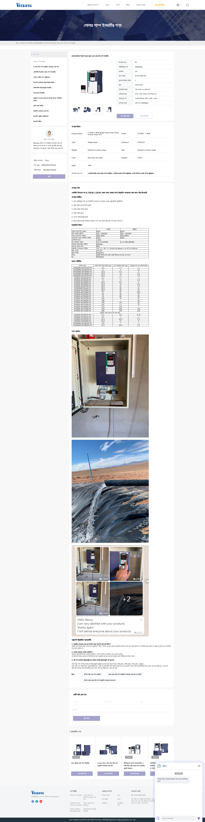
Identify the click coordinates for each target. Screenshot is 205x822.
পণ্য (106, 5)
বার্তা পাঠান (86, 718)
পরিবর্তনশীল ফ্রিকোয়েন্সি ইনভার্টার (42, 88)
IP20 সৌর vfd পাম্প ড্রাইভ (92, 674)
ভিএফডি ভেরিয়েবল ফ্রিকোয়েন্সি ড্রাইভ (43, 82)
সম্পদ (118, 5)
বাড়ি (17, 43)
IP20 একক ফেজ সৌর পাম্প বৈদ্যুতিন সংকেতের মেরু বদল (99, 680)
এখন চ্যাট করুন (159, 5)
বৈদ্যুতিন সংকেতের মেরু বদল (41, 111)
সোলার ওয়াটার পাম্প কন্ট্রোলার (41, 77)
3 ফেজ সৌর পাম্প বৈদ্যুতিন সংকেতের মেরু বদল (46, 67)
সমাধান (128, 5)
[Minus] (199, 765)
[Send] (199, 818)
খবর (118, 795)
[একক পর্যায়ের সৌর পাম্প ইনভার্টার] (82, 746)
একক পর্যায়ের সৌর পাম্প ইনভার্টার (80, 763)
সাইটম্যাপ (104, 803)
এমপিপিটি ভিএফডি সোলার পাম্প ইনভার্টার (44, 72)
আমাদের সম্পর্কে (92, 5)
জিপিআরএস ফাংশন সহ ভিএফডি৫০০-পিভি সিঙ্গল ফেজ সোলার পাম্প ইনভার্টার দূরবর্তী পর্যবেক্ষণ (134, 765)
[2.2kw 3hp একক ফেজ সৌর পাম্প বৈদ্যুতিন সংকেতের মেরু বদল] (108, 746)
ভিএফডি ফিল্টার (37, 121)
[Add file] (158, 818)
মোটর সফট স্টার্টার (38, 106)
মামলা (118, 799)
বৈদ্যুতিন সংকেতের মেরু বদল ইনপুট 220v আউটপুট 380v (47, 99)
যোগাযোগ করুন (140, 5)
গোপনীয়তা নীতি (120, 804)
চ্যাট (49, 176)
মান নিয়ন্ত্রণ (105, 799)
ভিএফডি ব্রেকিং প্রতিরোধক (40, 116)
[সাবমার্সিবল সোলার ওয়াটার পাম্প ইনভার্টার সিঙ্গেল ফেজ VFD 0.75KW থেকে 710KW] (161, 749)
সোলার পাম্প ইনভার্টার (26, 43)
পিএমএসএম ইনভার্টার (39, 93)
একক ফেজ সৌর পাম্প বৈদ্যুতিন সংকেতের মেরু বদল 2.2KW (124, 674)
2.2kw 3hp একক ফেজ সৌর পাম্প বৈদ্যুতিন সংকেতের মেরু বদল (108, 764)
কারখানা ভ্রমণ (106, 795)
